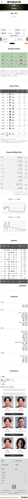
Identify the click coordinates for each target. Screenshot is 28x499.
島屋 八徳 (24, 337)
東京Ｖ (8, 250)
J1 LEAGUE (3, 472)
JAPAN (16, 464)
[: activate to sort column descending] (2, 91)
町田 (9, 268)
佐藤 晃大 (24, 360)
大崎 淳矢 (24, 335)
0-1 (13, 252)
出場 (17, 91)
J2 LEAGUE (3, 475)
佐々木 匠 (24, 346)
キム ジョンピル (23, 322)
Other (2, 482)
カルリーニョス (23, 331)
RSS (26, 43)
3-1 (13, 254)
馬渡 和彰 (24, 325)
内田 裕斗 (24, 320)
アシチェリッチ (23, 355)
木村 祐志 (24, 332)
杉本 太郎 (24, 343)
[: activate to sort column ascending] (6, 91)
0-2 (13, 261)
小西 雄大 (24, 348)
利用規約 (3, 490)
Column (3, 468)
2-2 (13, 266)
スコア (12, 246)
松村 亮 (25, 338)
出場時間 (20, 246)
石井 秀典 (24, 317)
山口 (9, 264)
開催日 (4, 246)
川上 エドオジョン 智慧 (21, 342)
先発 (23, 91)
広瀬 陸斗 (24, 323)
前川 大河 (24, 362)
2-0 (13, 259)
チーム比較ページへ (14, 389)
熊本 (9, 278)
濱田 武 (25, 340)
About (16, 468)
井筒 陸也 (24, 319)
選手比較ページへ (14, 393)
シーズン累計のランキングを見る (20, 194)
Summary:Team (18, 460)
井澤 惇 (25, 345)
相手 (8, 246)
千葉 (9, 271)
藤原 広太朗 (24, 315)
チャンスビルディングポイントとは (19, 191)
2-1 (13, 273)
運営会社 (19, 490)
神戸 (13, 123)
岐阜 (9, 275)
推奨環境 (7, 490)
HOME (1, 11)
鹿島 (13, 111)
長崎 (9, 254)
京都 (9, 252)
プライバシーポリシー (13, 490)
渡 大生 (25, 357)
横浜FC (8, 259)
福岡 (9, 273)
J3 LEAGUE (3, 477)
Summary (3, 480)
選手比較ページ (14, 414)
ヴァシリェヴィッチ (22, 312)
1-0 (13, 250)
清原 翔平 (24, 349)
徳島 (13, 97)
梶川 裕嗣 (24, 305)
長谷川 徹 (24, 306)
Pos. (24, 246)
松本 (9, 261)
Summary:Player (5, 464)
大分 (9, 257)
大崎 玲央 (24, 314)
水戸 (13, 94)
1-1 (13, 264)
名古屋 (8, 266)
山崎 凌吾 (24, 358)
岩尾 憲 (25, 334)
